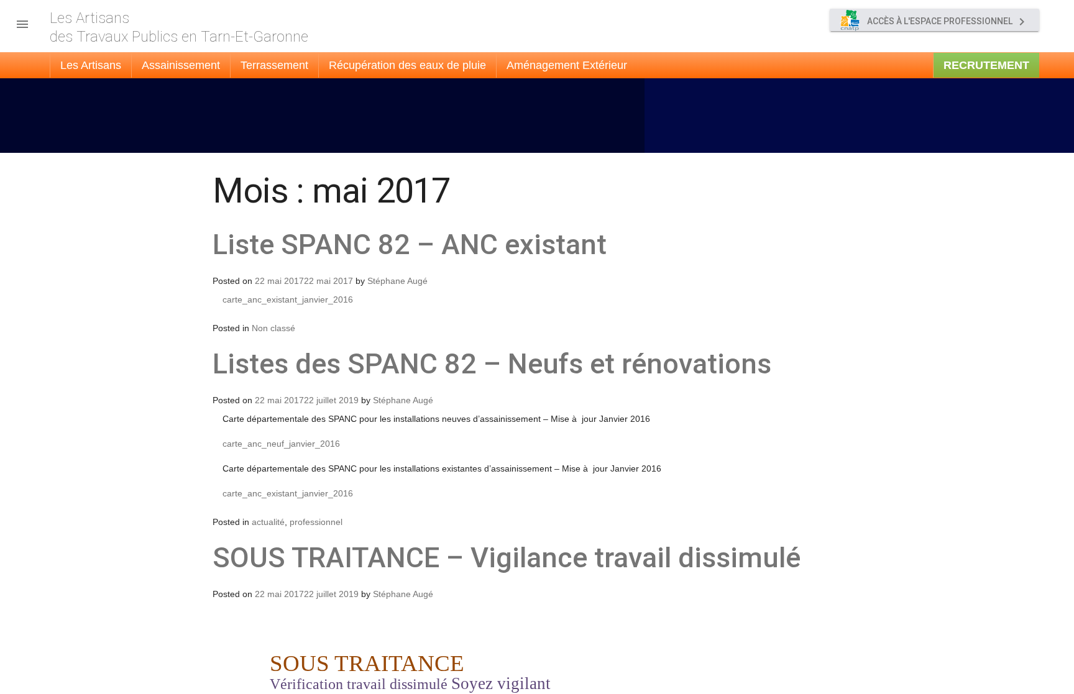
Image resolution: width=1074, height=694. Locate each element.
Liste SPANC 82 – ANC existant (410, 244)
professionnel (316, 522)
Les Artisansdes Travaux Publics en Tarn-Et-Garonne (179, 27)
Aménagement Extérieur (567, 65)
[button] (22, 21)
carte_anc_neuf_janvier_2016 (281, 444)
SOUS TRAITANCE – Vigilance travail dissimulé (507, 557)
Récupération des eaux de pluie (407, 65)
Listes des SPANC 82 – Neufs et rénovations (492, 363)
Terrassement (274, 65)
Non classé (273, 328)
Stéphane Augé (397, 281)
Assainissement (181, 65)
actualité (268, 522)
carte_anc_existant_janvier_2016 (288, 299)
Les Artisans (90, 65)
